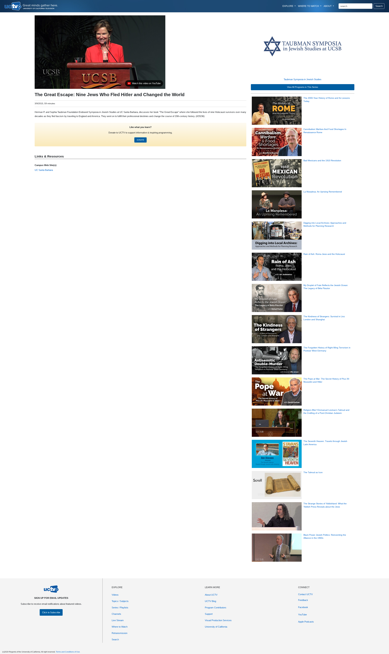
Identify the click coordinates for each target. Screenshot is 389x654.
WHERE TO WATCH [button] (309, 6)
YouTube (302, 614)
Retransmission (119, 633)
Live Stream (118, 620)
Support (209, 614)
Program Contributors (215, 607)
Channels (116, 614)
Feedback (303, 600)
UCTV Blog (210, 601)
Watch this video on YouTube (144, 84)
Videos (115, 594)
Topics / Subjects (120, 601)
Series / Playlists (120, 607)
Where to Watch (119, 626)
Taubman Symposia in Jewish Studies (302, 79)
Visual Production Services (218, 620)
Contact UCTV (305, 594)
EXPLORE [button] (288, 6)
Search (379, 6)
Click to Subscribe (51, 612)
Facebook (303, 607)
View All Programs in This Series (302, 87)
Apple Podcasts (306, 621)
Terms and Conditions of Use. (68, 652)
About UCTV (211, 594)
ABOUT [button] (328, 6)
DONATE (140, 140)
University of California (216, 626)
